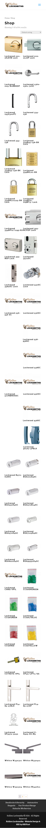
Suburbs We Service (22, 808)
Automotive (32, 803)
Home (7, 18)
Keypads (11, 806)
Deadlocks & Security (15, 803)
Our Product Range (27, 806)
